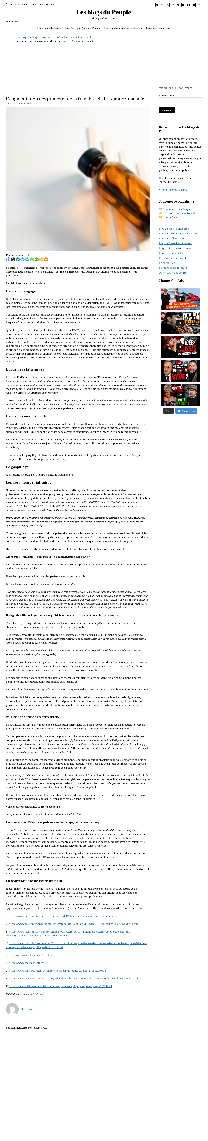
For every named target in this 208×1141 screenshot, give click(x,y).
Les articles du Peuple (49, 28)
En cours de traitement (77, 37)
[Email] (37, 259)
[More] (46, 259)
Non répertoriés (51, 37)
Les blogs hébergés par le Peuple (122, 28)
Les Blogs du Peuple (28, 37)
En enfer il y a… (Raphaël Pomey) (82, 28)
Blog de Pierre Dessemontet (175, 243)
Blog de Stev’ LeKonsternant (176, 248)
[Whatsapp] (32, 259)
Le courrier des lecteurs (158, 28)
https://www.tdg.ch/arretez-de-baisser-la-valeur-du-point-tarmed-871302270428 (57, 970)
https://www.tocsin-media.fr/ (26, 963)
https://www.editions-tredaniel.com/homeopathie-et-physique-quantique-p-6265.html (60, 986)
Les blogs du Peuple (104, 12)
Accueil (25, 4)
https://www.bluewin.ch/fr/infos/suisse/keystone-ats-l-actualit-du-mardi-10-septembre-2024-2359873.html (73, 924)
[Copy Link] (41, 259)
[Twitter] (22, 259)
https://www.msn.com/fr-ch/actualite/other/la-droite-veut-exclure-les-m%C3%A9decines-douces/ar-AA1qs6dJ (74, 978)
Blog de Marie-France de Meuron (178, 233)
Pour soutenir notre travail (179, 213)
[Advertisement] (153, 58)
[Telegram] (27, 259)
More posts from (30, 1009)
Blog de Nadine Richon (172, 238)
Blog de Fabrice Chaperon (174, 228)
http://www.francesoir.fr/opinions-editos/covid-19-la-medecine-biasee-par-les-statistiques (63, 916)
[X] (13, 259)
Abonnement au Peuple (177, 209)
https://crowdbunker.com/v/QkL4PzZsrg (33, 955)
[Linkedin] (18, 259)
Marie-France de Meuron (173, 272)
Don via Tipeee (171, 217)
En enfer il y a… (168, 263)
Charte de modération (42, 4)
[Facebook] (8, 259)
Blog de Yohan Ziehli (171, 253)
